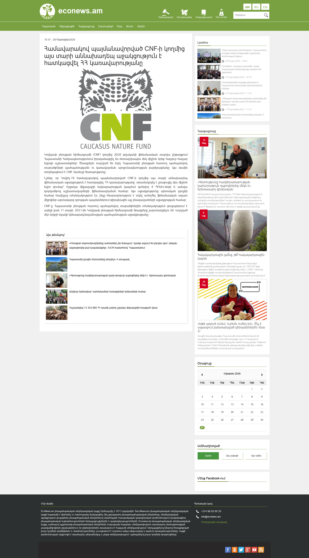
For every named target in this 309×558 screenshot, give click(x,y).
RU (256, 7)
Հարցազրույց (86, 26)
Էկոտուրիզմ (105, 26)
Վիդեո (141, 26)
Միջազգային (67, 26)
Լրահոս (202, 42)
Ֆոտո (129, 26)
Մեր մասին (47, 503)
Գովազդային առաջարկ (214, 522)
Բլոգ (119, 26)
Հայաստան (48, 26)
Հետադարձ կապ (203, 503)
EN (265, 7)
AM (247, 7)
